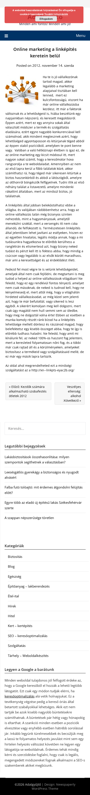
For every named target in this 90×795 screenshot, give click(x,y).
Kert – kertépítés (20, 626)
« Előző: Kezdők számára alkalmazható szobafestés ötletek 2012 (28, 391)
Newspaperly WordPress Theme (53, 786)
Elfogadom (46, 19)
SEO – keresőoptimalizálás (27, 636)
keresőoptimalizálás (20, 696)
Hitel (11, 616)
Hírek (12, 606)
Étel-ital (13, 596)
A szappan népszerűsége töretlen (29, 518)
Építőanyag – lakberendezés (29, 586)
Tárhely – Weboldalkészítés (28, 655)
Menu (80, 35)
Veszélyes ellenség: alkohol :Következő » (72, 394)
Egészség (14, 576)
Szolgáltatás (17, 645)
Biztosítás (15, 556)
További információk (56, 14)
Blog (11, 566)
